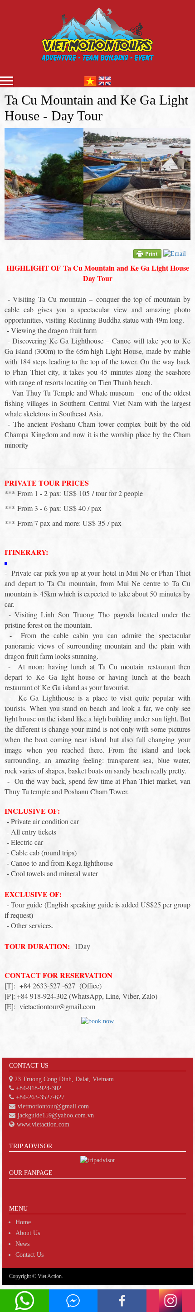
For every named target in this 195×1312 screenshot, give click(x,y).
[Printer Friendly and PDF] (147, 253)
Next (178, 184)
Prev (16, 184)
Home (23, 1222)
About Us (27, 1233)
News (22, 1243)
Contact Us (29, 1254)
